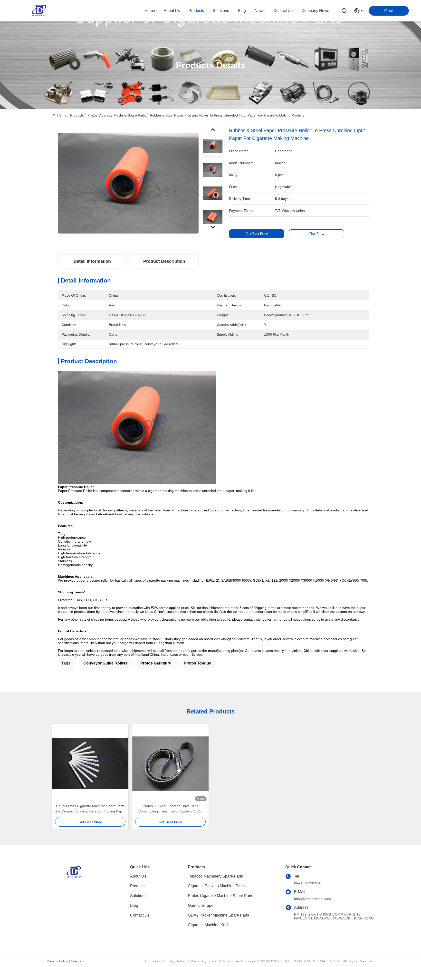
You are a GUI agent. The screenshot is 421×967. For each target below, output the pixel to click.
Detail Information (92, 261)
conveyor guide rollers (105, 663)
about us (172, 11)
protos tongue (197, 663)
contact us (283, 11)
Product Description (164, 261)
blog (242, 11)
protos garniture (155, 663)
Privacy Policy (57, 961)
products (196, 11)
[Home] (73, 878)
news (260, 11)
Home (149, 11)
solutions (221, 11)
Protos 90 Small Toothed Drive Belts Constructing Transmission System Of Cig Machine (170, 809)
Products (77, 115)
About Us (138, 876)
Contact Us (139, 915)
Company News (315, 11)
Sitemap (77, 961)
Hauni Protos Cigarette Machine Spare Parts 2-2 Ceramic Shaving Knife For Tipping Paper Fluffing (90, 809)
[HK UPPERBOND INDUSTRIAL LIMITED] (39, 10)
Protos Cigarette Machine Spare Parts (116, 115)
